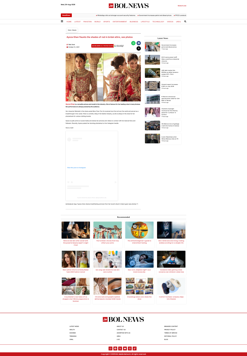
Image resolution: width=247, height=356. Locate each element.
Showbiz (72, 333)
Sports (106, 22)
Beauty (74, 30)
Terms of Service (170, 333)
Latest (77, 22)
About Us (120, 326)
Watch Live (182, 6)
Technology (158, 22)
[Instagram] (130, 348)
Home (69, 22)
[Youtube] (125, 348)
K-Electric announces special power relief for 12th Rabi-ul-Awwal (171, 98)
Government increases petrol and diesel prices (147, 15)
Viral (71, 339)
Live (118, 339)
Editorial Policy (170, 336)
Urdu (178, 22)
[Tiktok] (135, 348)
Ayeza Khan (70, 104)
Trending (72, 336)
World (97, 22)
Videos (170, 22)
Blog (166, 339)
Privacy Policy (170, 329)
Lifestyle (145, 22)
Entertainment (120, 22)
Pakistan (87, 22)
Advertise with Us (123, 333)
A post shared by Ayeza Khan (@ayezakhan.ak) (91, 197)
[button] (133, 43)
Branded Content (171, 326)
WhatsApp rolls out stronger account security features (108, 15)
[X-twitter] (120, 348)
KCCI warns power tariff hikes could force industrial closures (170, 59)
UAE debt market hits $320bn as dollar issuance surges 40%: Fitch (170, 72)
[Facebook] (115, 348)
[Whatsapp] (110, 348)
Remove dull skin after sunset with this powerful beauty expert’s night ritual (75, 243)
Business (134, 22)
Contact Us (121, 329)
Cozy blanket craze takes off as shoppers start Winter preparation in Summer (76, 299)
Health (72, 329)
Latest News (74, 326)
